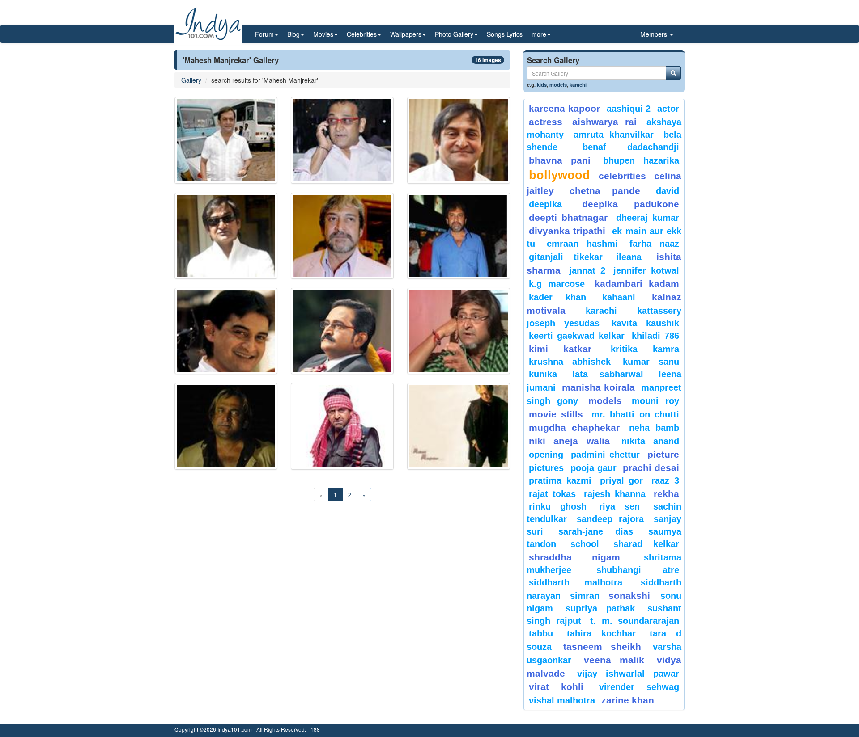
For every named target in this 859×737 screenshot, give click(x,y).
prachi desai (651, 468)
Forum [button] (264, 33)
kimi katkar (560, 349)
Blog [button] (293, 33)
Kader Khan (557, 297)
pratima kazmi (560, 480)
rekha (666, 494)
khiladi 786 (655, 336)
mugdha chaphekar (574, 427)
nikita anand (650, 441)
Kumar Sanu (651, 361)
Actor (668, 109)
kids (542, 84)
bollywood (559, 175)
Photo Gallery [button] (454, 33)
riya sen (624, 506)
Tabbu (541, 633)
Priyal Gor (621, 480)
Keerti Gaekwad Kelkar (577, 336)
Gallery (191, 80)
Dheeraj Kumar (647, 218)
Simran (585, 596)
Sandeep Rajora (610, 519)
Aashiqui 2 (629, 109)
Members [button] (654, 33)
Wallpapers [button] (405, 33)
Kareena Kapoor (564, 108)
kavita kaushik (645, 323)
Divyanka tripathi (567, 231)
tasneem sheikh (602, 646)
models (558, 84)
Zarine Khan (627, 700)
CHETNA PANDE (605, 190)
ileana (634, 257)
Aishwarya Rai (604, 122)
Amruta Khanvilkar (614, 134)
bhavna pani (560, 160)
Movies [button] (323, 33)
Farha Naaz (654, 243)
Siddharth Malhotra (575, 582)
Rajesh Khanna (615, 494)
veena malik (614, 660)
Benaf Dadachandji (631, 147)
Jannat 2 (587, 270)
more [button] (539, 33)
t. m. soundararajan (634, 621)
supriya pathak (600, 608)
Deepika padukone (631, 204)
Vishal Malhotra (562, 700)
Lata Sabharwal (607, 374)
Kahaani (618, 297)
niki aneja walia (569, 441)
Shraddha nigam (574, 557)
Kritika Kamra (645, 349)
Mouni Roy (655, 401)
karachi (578, 84)
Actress (545, 122)
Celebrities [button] (362, 33)
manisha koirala (598, 387)
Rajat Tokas (552, 494)
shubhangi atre (637, 570)
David (667, 191)
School (584, 544)
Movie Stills (556, 414)
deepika (545, 204)
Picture (663, 454)
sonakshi (632, 595)
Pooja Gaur (593, 468)
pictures (546, 468)
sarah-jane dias (595, 531)
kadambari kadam (637, 283)
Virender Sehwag (639, 687)
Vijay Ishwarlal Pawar (628, 673)
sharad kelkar (646, 544)
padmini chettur (605, 454)
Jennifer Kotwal (646, 270)
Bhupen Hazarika (641, 160)
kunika (543, 374)
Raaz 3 (665, 480)
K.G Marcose (557, 284)
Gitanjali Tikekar (566, 257)
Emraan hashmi (582, 243)
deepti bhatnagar (568, 217)
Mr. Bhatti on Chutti (635, 414)
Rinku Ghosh (558, 506)
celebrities (622, 176)
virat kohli (556, 687)
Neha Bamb (654, 428)
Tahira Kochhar (601, 633)
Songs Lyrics (505, 33)
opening (546, 454)
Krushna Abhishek (570, 361)
